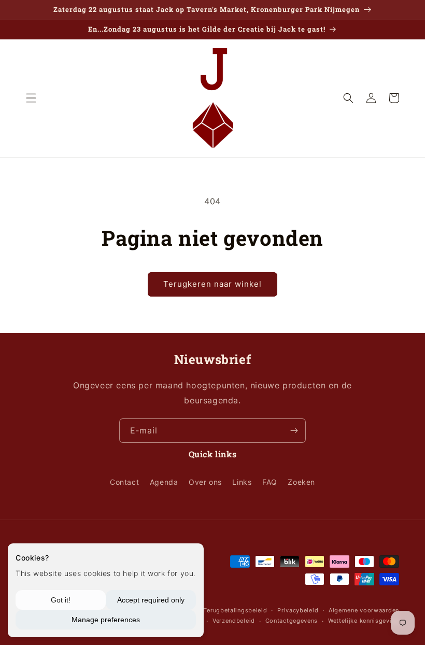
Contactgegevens (291, 620)
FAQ (269, 482)
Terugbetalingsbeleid (235, 610)
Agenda (164, 482)
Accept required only (151, 600)
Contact (124, 482)
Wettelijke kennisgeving (363, 620)
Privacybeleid (297, 610)
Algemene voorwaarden (364, 610)
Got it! (60, 600)
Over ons (205, 482)
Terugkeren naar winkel (212, 284)
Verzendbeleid (233, 620)
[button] (31, 98)
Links (241, 482)
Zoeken (301, 482)
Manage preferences (106, 619)
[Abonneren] (293, 430)
